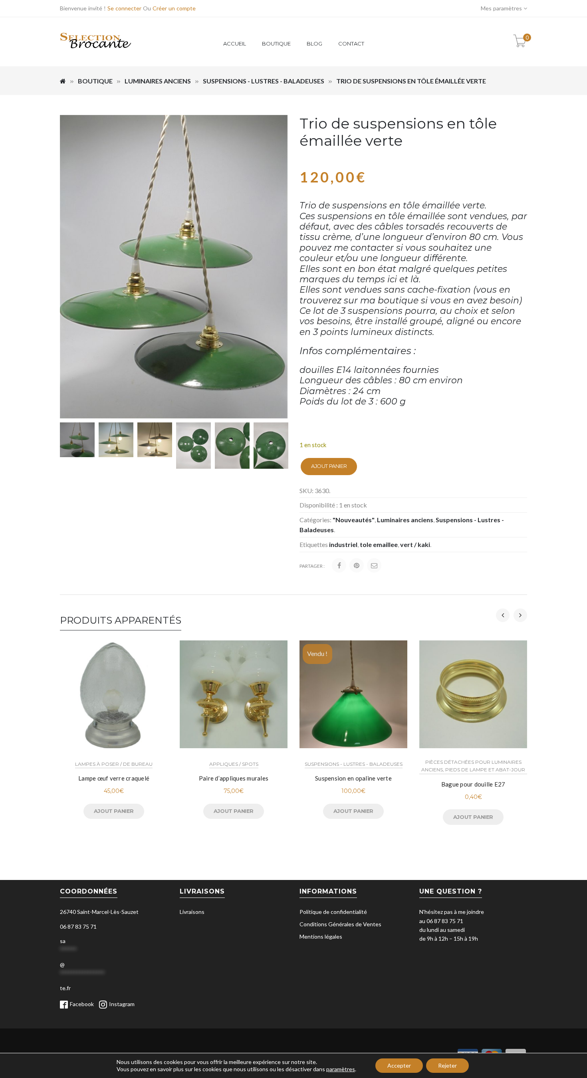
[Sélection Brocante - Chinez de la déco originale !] (96, 53)
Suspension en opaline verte (353, 778)
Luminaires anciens (158, 81)
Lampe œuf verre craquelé (113, 778)
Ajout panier (329, 466)
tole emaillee (379, 544)
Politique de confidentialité (333, 911)
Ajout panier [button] (114, 811)
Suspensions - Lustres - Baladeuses (263, 81)
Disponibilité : (318, 505)
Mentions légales (320, 936)
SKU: (306, 490)
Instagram (122, 1004)
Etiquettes (313, 544)
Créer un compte (174, 8)
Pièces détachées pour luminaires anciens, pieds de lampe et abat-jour (473, 766)
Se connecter (124, 8)
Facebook (82, 1004)
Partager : (312, 566)
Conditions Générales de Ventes (340, 924)
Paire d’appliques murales (233, 778)
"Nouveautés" (354, 519)
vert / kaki (415, 544)
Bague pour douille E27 (473, 784)
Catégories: (315, 519)
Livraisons (192, 911)
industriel (343, 544)
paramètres (340, 1069)
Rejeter (447, 1065)
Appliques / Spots (233, 764)
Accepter (399, 1065)
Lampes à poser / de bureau (114, 764)
